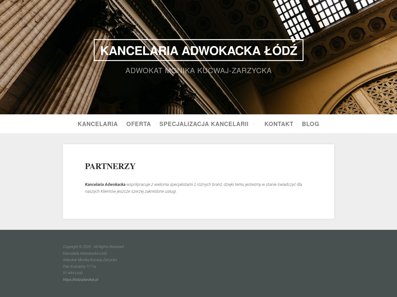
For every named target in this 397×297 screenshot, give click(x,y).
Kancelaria (98, 124)
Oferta (138, 124)
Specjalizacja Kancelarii (204, 124)
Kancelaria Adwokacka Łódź (198, 50)
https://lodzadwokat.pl (80, 279)
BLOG (310, 124)
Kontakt (278, 124)
